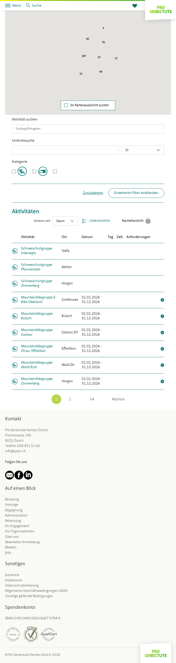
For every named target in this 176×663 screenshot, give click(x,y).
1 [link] (56, 399)
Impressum (13, 580)
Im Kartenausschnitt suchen (89, 105)
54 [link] (92, 399)
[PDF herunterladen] (148, 221)
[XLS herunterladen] (155, 221)
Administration (16, 515)
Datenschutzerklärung (22, 585)
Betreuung (13, 521)
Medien (10, 547)
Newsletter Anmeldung (22, 542)
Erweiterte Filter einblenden (136, 193)
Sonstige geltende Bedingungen (29, 596)
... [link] (80, 399)
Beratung (12, 499)
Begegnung (13, 510)
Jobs (8, 553)
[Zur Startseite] (160, 9)
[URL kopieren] (162, 221)
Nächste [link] (118, 399)
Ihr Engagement (17, 526)
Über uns (12, 537)
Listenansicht (99, 221)
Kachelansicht (132, 221)
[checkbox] (19, 171)
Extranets (12, 575)
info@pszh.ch (15, 451)
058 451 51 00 (28, 446)
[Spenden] (134, 6)
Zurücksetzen (93, 193)
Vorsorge (11, 505)
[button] (152, 90)
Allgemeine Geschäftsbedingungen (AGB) (36, 591)
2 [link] (70, 399)
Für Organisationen (19, 531)
